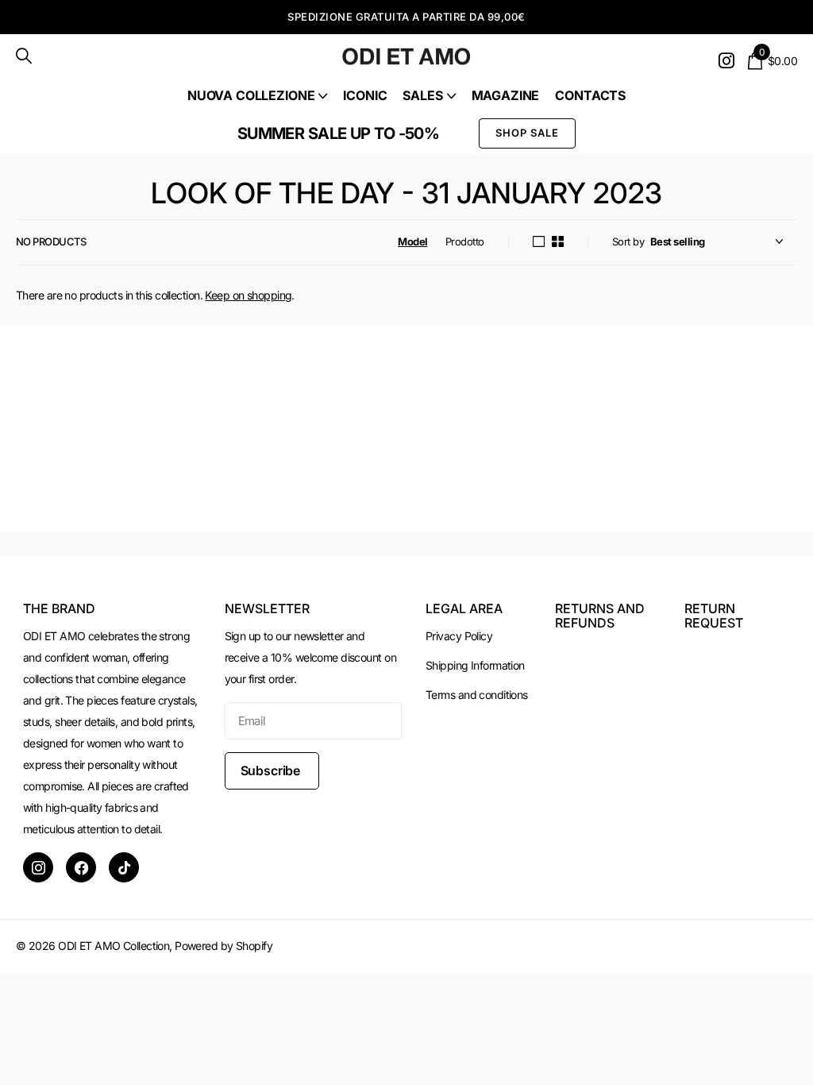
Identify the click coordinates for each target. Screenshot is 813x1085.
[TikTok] (124, 867)
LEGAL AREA (464, 608)
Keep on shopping (248, 295)
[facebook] (81, 867)
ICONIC (365, 95)
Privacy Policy (459, 636)
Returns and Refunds (600, 615)
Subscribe (272, 770)
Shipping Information (475, 665)
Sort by (628, 241)
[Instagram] (38, 867)
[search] (24, 56)
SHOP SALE (527, 132)
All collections (257, 96)
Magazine (506, 95)
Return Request (713, 615)
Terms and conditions (477, 694)
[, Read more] (726, 61)
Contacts (590, 95)
